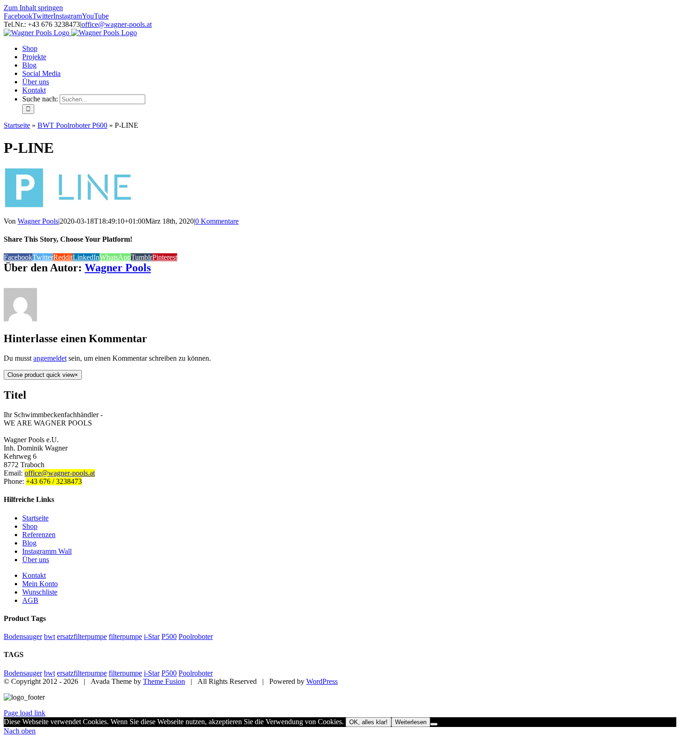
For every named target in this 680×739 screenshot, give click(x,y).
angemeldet (50, 358)
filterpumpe (125, 636)
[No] (434, 724)
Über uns (35, 560)
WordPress (322, 681)
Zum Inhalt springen (33, 8)
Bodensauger (23, 636)
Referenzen (39, 535)
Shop (29, 526)
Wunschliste (39, 592)
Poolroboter (196, 636)
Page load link (24, 713)
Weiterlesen (411, 722)
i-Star (152, 636)
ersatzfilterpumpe (82, 636)
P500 (169, 636)
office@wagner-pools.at (116, 24)
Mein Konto (40, 584)
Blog (29, 543)
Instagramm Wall (47, 551)
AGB (30, 600)
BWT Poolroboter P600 (72, 125)
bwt (49, 636)
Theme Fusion (164, 681)
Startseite (17, 125)
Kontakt (34, 575)
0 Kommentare (217, 221)
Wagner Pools (38, 221)
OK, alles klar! (368, 722)
